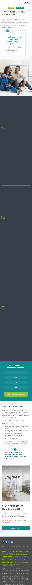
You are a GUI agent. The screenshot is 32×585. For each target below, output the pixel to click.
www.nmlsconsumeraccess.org (9, 572)
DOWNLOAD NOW (16, 528)
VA (16, 387)
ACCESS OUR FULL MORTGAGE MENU (16, 394)
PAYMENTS (11, 7)
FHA (16, 372)
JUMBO (16, 377)
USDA (16, 382)
